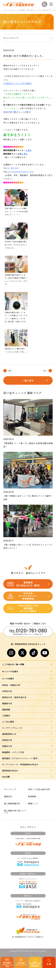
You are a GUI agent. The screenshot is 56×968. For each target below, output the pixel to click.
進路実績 (6, 709)
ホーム (6, 10)
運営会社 (8, 796)
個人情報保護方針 (12, 803)
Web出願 (6, 776)
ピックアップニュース (12, 727)
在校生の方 (7, 740)
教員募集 (32, 796)
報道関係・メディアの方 (13, 752)
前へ (11, 370)
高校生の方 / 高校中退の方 (14, 697)
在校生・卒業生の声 (11, 685)
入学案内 (6, 715)
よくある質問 (8, 721)
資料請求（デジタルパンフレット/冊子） (20, 758)
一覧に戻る (28, 380)
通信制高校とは (9, 733)
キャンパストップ (10, 38)
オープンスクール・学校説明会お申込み (20, 764)
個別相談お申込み (10, 770)
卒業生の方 (7, 746)
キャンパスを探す (18, 10)
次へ (45, 370)
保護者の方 (7, 703)
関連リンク (33, 803)
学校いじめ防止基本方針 (39, 789)
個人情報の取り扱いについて (15, 811)
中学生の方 (7, 691)
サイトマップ (10, 789)
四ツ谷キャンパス (34, 10)
